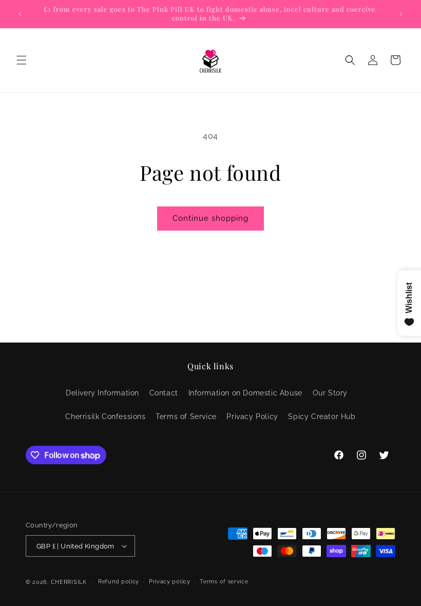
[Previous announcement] (20, 14)
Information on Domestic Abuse (245, 393)
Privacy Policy (252, 416)
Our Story (330, 393)
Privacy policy (169, 581)
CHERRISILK (69, 582)
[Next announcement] (401, 14)
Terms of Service (186, 416)
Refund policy (118, 581)
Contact (163, 393)
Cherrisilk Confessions (105, 416)
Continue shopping (210, 218)
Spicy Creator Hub (321, 416)
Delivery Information (102, 393)
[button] (21, 60)
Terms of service (224, 581)
